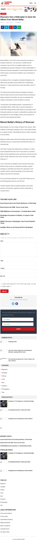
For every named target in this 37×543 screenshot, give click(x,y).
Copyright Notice (4, 529)
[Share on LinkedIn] (15, 27)
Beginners (5, 369)
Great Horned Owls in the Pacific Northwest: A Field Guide (18, 203)
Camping (3, 13)
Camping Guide (12, 341)
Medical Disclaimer (5, 522)
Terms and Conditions (6, 513)
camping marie (20, 539)
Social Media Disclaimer (6, 519)
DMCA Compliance (5, 525)
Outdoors (4, 386)
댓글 (2, 241)
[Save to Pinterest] (11, 27)
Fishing (4, 376)
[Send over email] (19, 27)
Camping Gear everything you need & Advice (20, 418)
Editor (2, 22)
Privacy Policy (4, 516)
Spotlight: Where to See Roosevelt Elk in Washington (16, 227)
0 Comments (18, 22)
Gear (3, 382)
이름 (2, 260)
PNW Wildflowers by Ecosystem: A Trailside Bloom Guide (18, 211)
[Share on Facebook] (3, 27)
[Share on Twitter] (7, 27)
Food (3, 379)
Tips (3, 392)
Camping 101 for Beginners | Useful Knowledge (21, 401)
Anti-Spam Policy (4, 532)
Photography (5, 389)
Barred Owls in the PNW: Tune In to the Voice (14, 207)
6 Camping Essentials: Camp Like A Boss (19, 410)
